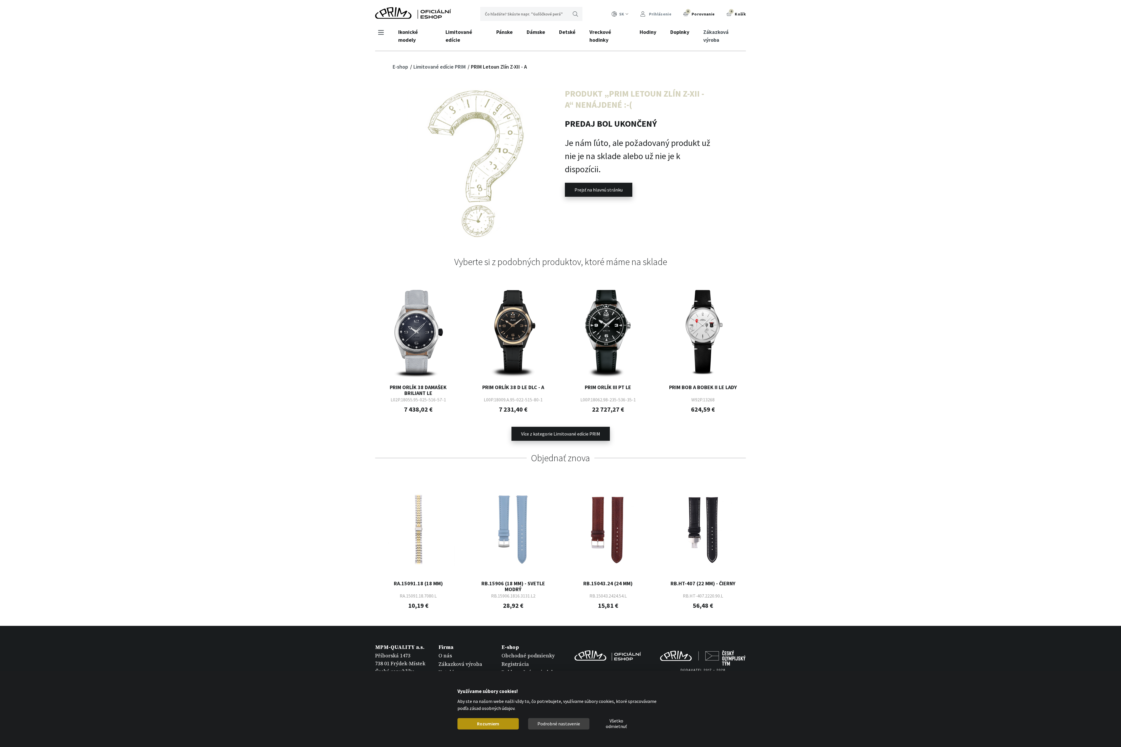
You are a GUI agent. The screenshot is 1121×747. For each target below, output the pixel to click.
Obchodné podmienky (528, 655)
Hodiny (648, 32)
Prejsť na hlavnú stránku (599, 190)
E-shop (401, 66)
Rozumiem (488, 724)
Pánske (504, 32)
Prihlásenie (659, 14)
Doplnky (679, 32)
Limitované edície (458, 36)
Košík (738, 13)
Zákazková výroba (716, 36)
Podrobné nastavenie (558, 724)
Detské (567, 32)
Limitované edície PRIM (440, 66)
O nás (445, 655)
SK (621, 14)
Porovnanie (701, 13)
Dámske (536, 32)
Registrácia (515, 664)
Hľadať (575, 14)
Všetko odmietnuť (616, 723)
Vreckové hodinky (600, 36)
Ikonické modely (408, 36)
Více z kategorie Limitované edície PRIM (560, 434)
